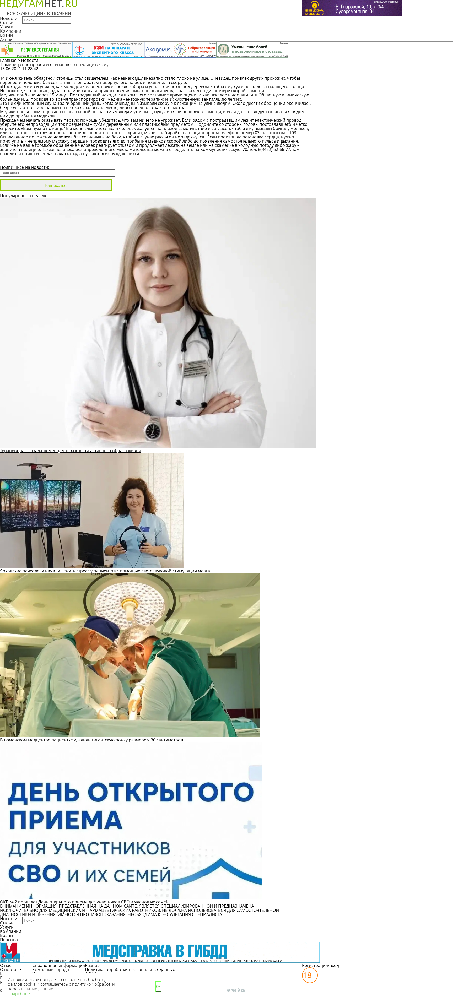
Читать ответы (399, 71)
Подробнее (19, 993)
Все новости (17, 160)
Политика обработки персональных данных (130, 969)
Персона (9, 940)
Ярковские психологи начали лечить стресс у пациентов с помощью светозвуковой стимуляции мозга (105, 571)
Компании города (50, 969)
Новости (8, 18)
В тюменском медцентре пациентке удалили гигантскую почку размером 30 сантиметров (91, 740)
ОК (158, 987)
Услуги (7, 27)
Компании (10, 31)
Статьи (7, 22)
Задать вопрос (360, 71)
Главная (8, 60)
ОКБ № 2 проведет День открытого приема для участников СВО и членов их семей (84, 902)
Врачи (6, 35)
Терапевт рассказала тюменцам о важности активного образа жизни (70, 450)
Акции (6, 39)
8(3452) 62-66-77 (274, 149)
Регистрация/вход (320, 965)
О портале (10, 969)
